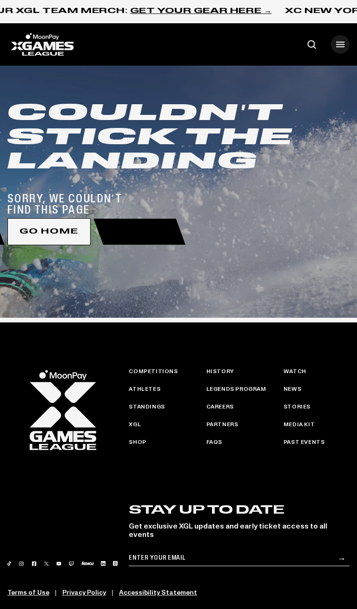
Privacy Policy (84, 592)
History (220, 372)
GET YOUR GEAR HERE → (201, 11)
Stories (297, 407)
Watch (295, 372)
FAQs (214, 442)
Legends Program (236, 389)
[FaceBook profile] (34, 563)
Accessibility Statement (158, 592)
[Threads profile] (115, 563)
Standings (147, 407)
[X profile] (46, 564)
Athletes (144, 389)
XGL (135, 425)
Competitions (153, 372)
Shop (137, 442)
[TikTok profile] (9, 563)
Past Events (304, 442)
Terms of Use (28, 592)
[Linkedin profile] (103, 563)
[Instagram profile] (21, 563)
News (292, 389)
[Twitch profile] (71, 563)
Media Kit (299, 425)
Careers (220, 407)
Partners (222, 425)
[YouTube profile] (59, 563)
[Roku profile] (88, 563)
